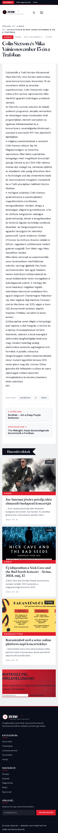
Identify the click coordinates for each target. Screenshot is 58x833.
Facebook (25, 398)
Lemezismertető (9, 750)
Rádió (4, 787)
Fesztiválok (7, 755)
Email (44, 398)
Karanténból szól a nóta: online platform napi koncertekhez (28, 642)
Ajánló (20, 26)
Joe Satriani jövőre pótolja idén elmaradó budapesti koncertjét (29, 501)
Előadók (6, 778)
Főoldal (6, 26)
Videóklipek (7, 746)
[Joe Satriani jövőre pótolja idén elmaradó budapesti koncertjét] (29, 475)
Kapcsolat (7, 792)
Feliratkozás (37, 695)
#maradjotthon (13, 634)
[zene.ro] (15, 12)
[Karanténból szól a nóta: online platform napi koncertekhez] (29, 615)
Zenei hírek (7, 741)
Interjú (5, 759)
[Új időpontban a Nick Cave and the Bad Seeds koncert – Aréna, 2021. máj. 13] (29, 543)
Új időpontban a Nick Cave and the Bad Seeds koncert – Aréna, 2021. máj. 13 (28, 571)
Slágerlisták (7, 783)
